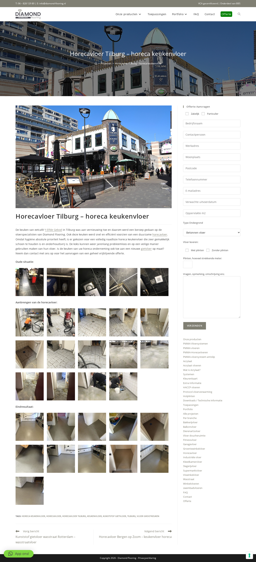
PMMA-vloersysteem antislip (199, 357)
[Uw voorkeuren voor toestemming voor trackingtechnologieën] (249, 555)
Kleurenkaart (190, 378)
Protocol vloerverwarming (197, 391)
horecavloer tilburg (74, 516)
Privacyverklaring (147, 558)
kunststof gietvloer (114, 516)
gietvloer (146, 248)
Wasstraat (188, 479)
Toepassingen (190, 405)
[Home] (96, 63)
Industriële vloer (192, 457)
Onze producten (192, 339)
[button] (31, 282)
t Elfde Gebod (53, 230)
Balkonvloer (189, 426)
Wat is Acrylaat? (192, 370)
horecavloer (159, 234)
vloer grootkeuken (148, 516)
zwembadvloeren (192, 488)
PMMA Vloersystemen (195, 343)
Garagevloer (190, 444)
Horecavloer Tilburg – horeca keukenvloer (138, 63)
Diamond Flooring (127, 558)
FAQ (185, 492)
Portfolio (188, 409)
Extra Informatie (192, 383)
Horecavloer (190, 453)
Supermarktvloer (192, 470)
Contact (187, 496)
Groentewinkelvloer (194, 448)
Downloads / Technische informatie (202, 400)
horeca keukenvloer (33, 516)
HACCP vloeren (191, 387)
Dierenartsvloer (191, 431)
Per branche (190, 418)
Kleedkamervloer (192, 461)
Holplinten (189, 396)
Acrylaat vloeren (192, 365)
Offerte (187, 501)
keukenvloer (94, 516)
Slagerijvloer (190, 466)
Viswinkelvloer (191, 475)
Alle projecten (190, 413)
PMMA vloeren (191, 348)
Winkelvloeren (191, 483)
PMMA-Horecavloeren (195, 352)
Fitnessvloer (190, 440)
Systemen (188, 374)
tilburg (131, 516)
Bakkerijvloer (190, 422)
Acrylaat (187, 361)
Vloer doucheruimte (194, 435)
